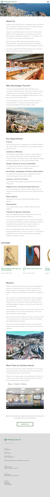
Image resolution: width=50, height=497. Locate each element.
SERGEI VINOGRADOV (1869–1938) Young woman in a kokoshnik (11, 269)
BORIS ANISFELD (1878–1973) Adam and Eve (32, 269)
